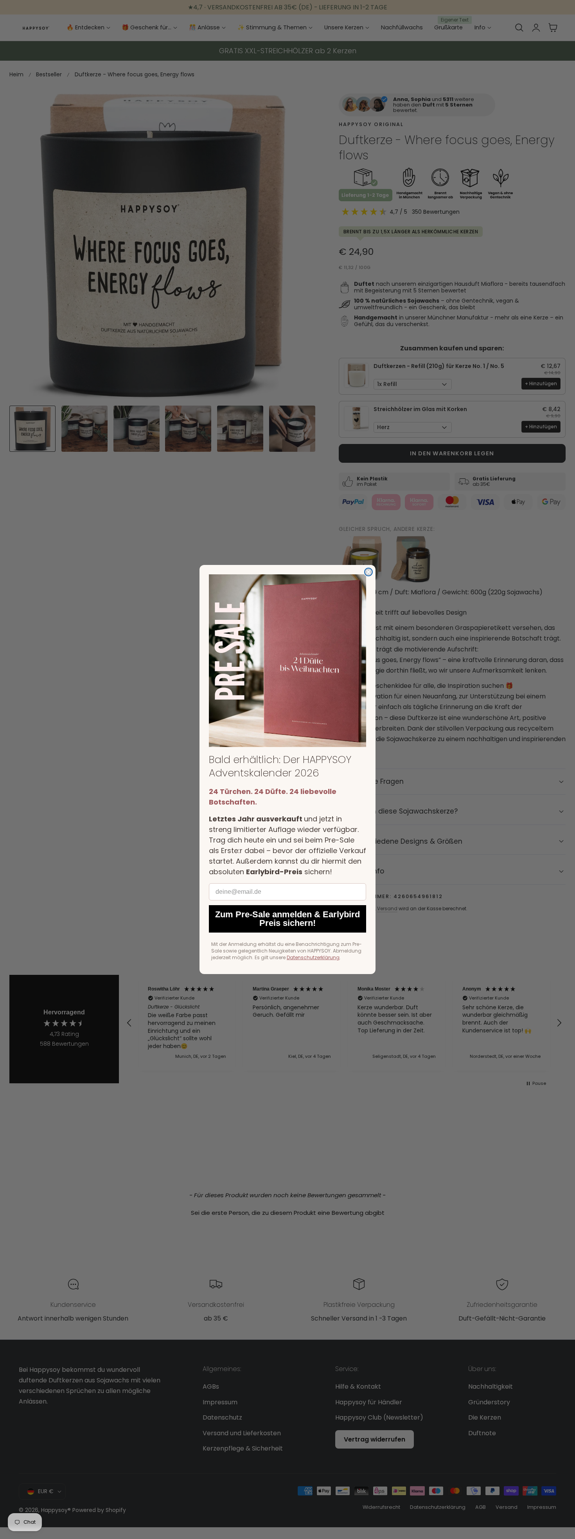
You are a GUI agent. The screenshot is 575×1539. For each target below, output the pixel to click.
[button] (287, 660)
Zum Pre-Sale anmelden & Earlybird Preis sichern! (287, 918)
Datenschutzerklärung (313, 957)
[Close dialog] (368, 572)
